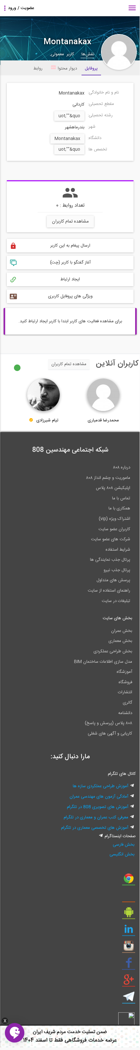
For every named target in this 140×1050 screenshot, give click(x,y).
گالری (127, 702)
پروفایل (91, 68)
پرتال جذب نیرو (117, 570)
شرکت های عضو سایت (110, 539)
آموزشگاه (124, 671)
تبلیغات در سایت (116, 601)
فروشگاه (125, 682)
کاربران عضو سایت (114, 529)
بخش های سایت (117, 618)
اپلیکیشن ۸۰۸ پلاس (113, 488)
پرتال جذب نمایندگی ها (110, 559)
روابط (38, 68)
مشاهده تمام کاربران (70, 221)
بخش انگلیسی (121, 854)
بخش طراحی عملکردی (113, 651)
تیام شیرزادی (47, 420)
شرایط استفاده (118, 549)
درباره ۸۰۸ (121, 467)
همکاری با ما (119, 508)
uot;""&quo (69, 116)
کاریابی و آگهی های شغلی (110, 733)
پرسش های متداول (113, 580)
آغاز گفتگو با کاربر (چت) (70, 262)
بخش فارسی (123, 844)
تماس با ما (121, 498)
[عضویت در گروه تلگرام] (128, 999)
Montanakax (67, 138)
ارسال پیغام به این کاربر (70, 245)
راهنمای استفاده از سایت (109, 590)
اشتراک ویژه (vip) (114, 518)
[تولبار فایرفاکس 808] (128, 897)
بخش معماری (120, 641)
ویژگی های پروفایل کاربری (70, 296)
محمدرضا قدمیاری (103, 420)
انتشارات (125, 692)
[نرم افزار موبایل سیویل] (128, 914)
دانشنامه (125, 713)
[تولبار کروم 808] (128, 880)
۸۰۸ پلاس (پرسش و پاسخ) (108, 723)
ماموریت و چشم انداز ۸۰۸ (108, 477)
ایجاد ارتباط (70, 279)
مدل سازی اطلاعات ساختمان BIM (103, 661)
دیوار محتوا (67, 68)
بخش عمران (121, 630)
